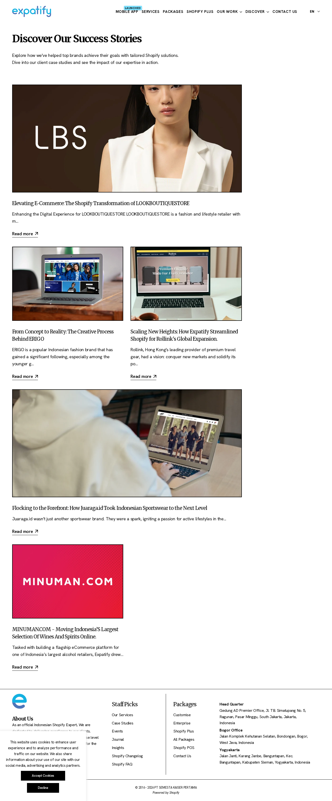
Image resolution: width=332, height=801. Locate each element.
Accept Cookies (43, 776)
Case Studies (122, 723)
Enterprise (181, 723)
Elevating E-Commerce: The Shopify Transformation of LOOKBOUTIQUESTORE (100, 203)
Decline (43, 788)
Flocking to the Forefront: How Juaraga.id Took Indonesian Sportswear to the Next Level (109, 508)
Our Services (122, 714)
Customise (182, 714)
